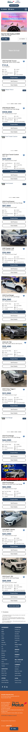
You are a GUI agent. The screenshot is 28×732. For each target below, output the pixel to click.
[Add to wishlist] (24, 61)
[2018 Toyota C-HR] (14, 238)
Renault (3, 655)
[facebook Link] (2, 687)
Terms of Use (18, 682)
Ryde (16, 642)
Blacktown (17, 636)
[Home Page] (14, 2)
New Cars (3, 671)
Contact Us (17, 629)
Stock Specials (5, 682)
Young (16, 646)
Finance (17, 656)
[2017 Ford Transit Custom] (14, 144)
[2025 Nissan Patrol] (14, 97)
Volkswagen (4, 659)
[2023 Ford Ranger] (14, 425)
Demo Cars (4, 673)
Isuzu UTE (3, 644)
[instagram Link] (5, 687)
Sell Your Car (18, 661)
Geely (2, 640)
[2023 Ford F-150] (14, 566)
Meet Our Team (18, 671)
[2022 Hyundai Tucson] (14, 50)
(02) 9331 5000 (7, 697)
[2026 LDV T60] (14, 331)
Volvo (2, 661)
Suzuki (3, 657)
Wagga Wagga (18, 644)
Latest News (18, 673)
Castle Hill (17, 640)
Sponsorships (18, 675)
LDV (2, 648)
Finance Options (14, 5)
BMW (2, 631)
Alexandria (17, 631)
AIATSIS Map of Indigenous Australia (9, 715)
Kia (2, 646)
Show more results (14, 606)
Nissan (3, 653)
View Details (14, 85)
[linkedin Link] (7, 687)
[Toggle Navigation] (26, 9)
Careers (17, 669)
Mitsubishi (3, 651)
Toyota (3, 665)
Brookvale (17, 638)
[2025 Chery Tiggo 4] (14, 378)
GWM (2, 638)
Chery (2, 633)
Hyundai (3, 642)
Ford (2, 636)
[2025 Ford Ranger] (14, 284)
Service (16, 651)
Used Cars (3, 675)
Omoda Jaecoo (5, 663)
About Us (17, 666)
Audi (2, 629)
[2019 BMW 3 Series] (14, 519)
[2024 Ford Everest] (14, 191)
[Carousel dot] (12, 150)
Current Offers (4, 680)
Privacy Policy (18, 680)
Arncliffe (17, 633)
